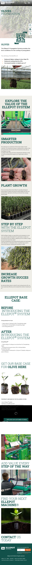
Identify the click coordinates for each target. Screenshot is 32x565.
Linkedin (23, 553)
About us (4, 558)
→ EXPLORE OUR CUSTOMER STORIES (16, 419)
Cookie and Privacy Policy (21, 560)
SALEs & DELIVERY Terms (20, 558)
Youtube (27, 553)
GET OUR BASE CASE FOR (15, 365)
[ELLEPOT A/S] (7, 3)
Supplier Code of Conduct (8, 560)
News (8, 558)
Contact (12, 558)
